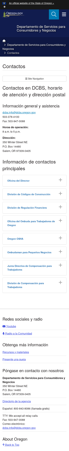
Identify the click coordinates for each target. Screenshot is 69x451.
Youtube (11, 326)
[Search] (54, 14)
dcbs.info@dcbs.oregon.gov (19, 112)
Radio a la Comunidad (18, 333)
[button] (4, 6)
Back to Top (12, 445)
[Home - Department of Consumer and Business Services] (4, 41)
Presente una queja (14, 359)
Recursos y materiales (16, 352)
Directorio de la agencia (17, 401)
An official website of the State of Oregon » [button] (31, 3)
